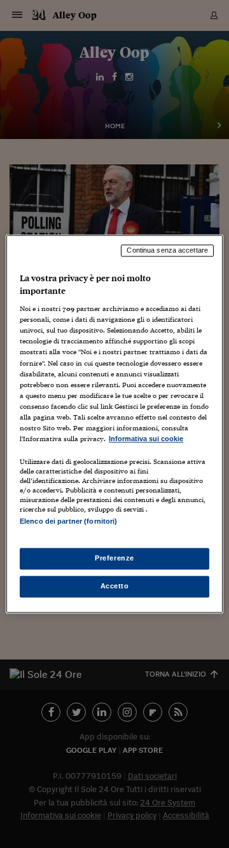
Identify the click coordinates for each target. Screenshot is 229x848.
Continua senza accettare (167, 250)
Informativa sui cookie (146, 438)
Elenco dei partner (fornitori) (68, 521)
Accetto (115, 586)
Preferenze (114, 558)
